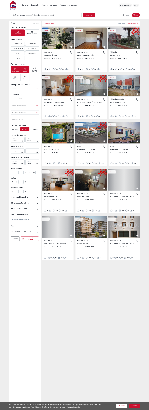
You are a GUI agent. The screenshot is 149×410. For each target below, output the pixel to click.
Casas (25, 71)
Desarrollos (32, 44)
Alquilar (24, 129)
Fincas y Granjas (34, 71)
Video (17, 53)
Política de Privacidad (73, 407)
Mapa (127, 15)
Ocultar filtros (49, 23)
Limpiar (15, 239)
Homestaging (32, 53)
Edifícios (15, 79)
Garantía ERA (18, 44)
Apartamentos (15, 71)
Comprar (15, 129)
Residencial (17, 34)
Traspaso (34, 129)
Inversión (17, 58)
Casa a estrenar (18, 48)
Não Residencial (32, 34)
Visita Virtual (32, 48)
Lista (137, 15)
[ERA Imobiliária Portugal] (13, 5)
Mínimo (14, 139)
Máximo (29, 139)
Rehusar (122, 406)
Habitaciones (25, 79)
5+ (34, 172)
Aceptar (134, 406)
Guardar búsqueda (31, 238)
